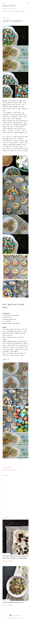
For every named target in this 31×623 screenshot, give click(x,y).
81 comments (9, 561)
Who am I (10, 11)
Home (4, 11)
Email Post (8, 467)
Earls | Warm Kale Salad (13, 602)
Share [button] (4, 467)
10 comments (9, 605)
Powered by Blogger (16, 615)
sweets (15, 469)
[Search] (27, 2)
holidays (8, 469)
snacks (11, 469)
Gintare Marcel (19, 618)
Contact (17, 11)
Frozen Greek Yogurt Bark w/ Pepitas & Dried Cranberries (15, 557)
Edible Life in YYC (9, 6)
